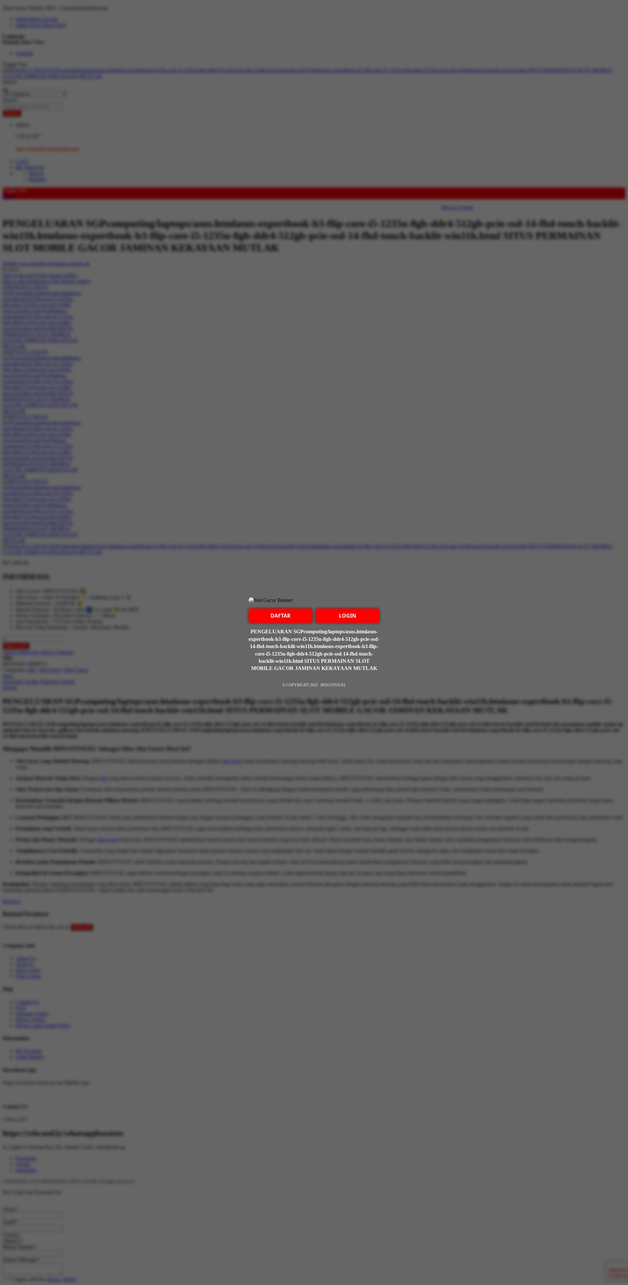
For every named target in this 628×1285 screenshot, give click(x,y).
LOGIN (347, 615)
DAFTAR (280, 615)
